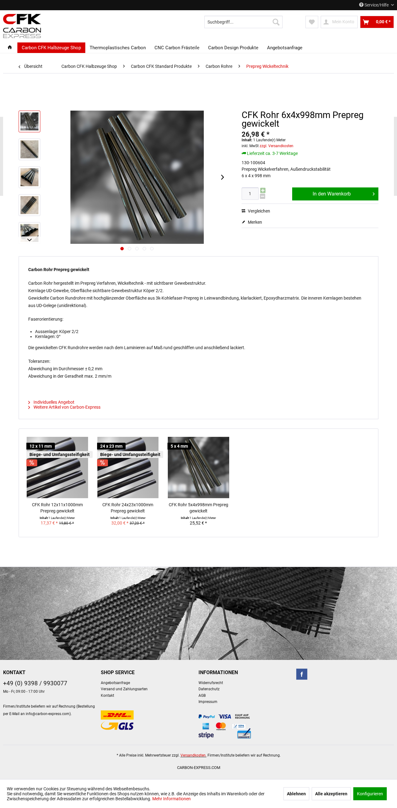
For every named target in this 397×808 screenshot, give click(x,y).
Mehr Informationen (171, 798)
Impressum (207, 702)
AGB (202, 695)
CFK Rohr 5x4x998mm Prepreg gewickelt (198, 507)
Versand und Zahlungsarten (124, 689)
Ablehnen (296, 793)
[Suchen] (276, 22)
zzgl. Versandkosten (276, 146)
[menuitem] (243, 22)
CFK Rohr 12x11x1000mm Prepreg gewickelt (57, 507)
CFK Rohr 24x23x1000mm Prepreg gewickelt (127, 507)
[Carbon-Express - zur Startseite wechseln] (22, 26)
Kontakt (107, 695)
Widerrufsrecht (210, 683)
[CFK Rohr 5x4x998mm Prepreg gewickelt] (198, 467)
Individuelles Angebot (53, 402)
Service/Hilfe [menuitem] (377, 4)
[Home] (9, 47)
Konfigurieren (370, 793)
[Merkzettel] (312, 22)
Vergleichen (258, 211)
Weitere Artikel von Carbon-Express (66, 407)
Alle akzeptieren (331, 793)
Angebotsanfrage (115, 683)
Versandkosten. (194, 755)
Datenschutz (209, 689)
